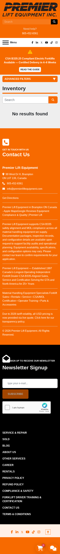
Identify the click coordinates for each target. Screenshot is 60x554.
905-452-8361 (30, 33)
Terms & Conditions (16, 514)
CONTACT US (10, 507)
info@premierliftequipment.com (24, 188)
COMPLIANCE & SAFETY (17, 491)
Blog (6, 445)
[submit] (54, 21)
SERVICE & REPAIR (14, 432)
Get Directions (10, 198)
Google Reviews (26, 211)
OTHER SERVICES (13, 458)
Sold (6, 439)
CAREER (8, 465)
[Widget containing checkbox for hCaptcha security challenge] (26, 407)
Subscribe (15, 394)
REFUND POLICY (13, 484)
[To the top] (48, 532)
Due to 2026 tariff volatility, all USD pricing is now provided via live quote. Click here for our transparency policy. (28, 317)
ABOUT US (9, 452)
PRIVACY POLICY (13, 478)
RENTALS (8, 471)
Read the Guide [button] (30, 69)
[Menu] (5, 42)
